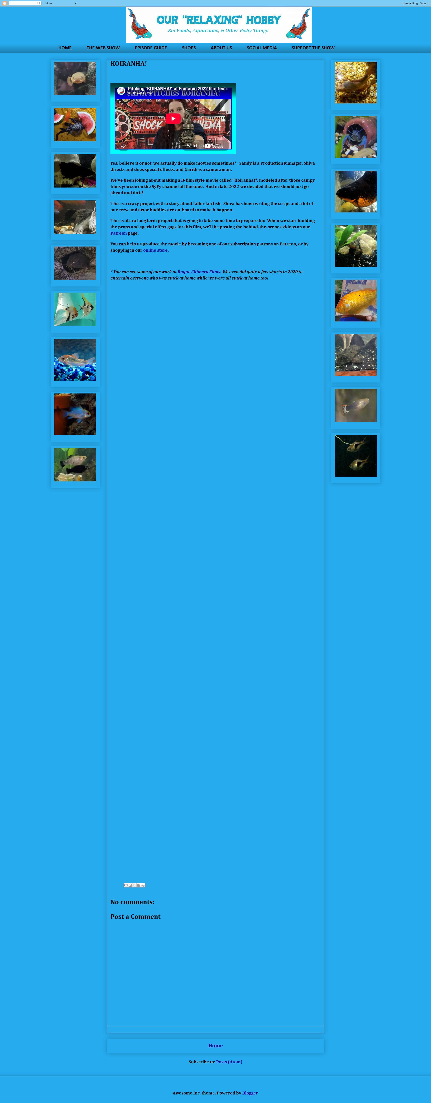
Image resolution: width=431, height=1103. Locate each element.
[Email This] (126, 885)
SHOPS (189, 48)
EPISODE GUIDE (151, 48)
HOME (65, 48)
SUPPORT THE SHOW (313, 48)
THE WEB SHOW (103, 48)
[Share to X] (134, 885)
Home (215, 1045)
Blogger (250, 1093)
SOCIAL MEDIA (262, 48)
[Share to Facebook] (138, 885)
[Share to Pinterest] (143, 885)
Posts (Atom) (229, 1062)
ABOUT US (221, 48)
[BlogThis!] (130, 885)
